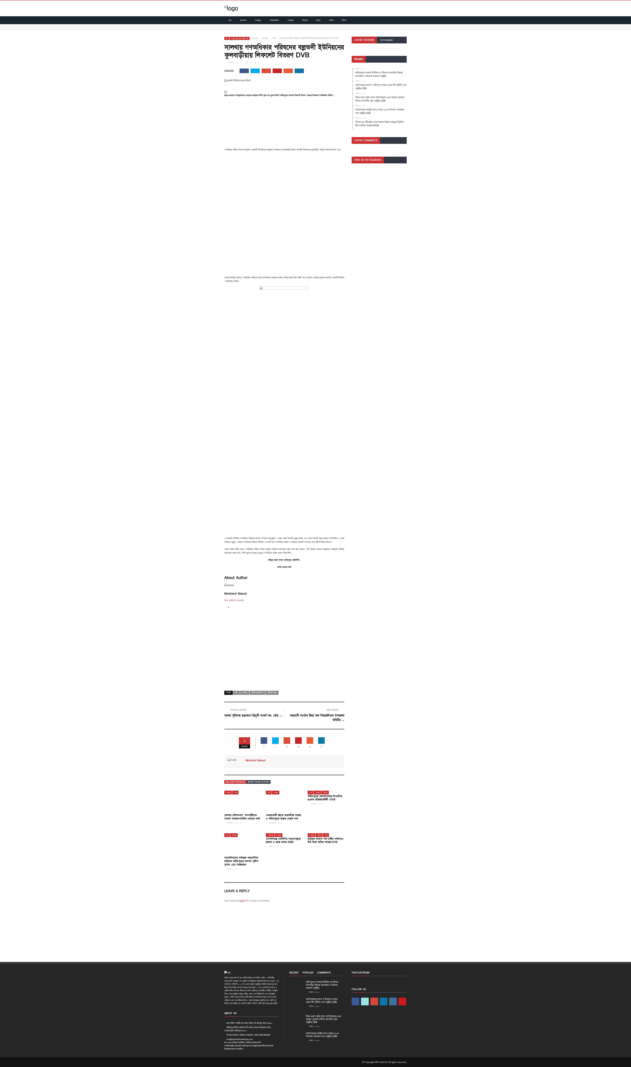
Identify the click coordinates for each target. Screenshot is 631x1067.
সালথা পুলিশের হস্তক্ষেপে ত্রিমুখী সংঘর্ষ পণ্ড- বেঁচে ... (253, 716)
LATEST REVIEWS (364, 40)
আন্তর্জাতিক (274, 20)
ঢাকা (227, 38)
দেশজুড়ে (258, 20)
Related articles (235, 782)
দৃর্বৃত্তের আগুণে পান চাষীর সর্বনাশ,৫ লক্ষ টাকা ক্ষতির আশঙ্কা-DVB (325, 840)
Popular (308, 972)
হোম (229, 20)
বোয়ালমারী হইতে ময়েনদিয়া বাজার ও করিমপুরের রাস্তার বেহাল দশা (283, 816)
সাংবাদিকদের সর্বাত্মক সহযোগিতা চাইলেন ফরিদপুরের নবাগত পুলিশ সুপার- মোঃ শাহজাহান (241, 861)
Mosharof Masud (235, 594)
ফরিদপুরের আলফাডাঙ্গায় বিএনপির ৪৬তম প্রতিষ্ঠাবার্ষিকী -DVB (325, 798)
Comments (324, 972)
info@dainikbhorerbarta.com (239, 1039)
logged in (243, 900)
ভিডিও (344, 20)
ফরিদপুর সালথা (272, 692)
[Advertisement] (284, 123)
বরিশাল (319, 835)
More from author (258, 782)
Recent (294, 972)
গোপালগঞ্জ (270, 835)
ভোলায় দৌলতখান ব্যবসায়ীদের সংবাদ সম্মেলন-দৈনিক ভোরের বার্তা (242, 816)
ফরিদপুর (240, 38)
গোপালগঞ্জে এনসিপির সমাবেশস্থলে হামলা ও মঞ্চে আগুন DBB (283, 840)
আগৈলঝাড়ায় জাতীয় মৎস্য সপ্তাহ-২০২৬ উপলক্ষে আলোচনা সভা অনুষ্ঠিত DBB (322, 1035)
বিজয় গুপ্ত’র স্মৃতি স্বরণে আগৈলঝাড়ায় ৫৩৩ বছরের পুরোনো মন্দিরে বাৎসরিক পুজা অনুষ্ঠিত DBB (323, 1019)
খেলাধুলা (290, 20)
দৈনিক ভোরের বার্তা (257, 692)
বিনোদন (305, 20)
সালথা (246, 38)
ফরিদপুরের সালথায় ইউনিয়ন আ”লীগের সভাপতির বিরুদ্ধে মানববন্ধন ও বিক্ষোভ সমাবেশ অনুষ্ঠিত (262, 25)
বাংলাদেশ (243, 20)
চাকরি (331, 20)
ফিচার (318, 20)
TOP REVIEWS (386, 40)
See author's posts (234, 600)
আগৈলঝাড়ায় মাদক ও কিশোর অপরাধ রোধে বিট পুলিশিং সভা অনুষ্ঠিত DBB (255, 28)
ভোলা (235, 792)
